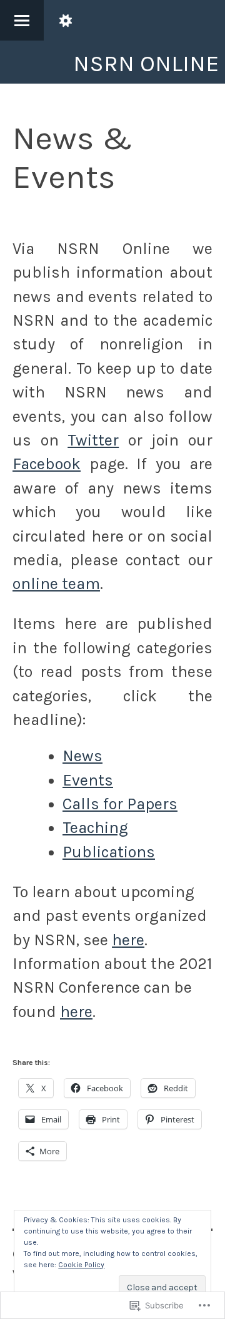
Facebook (46, 464)
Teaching (95, 828)
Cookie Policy (81, 1264)
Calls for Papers (120, 804)
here (128, 940)
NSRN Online (146, 63)
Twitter (93, 440)
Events (87, 780)
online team (56, 584)
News (82, 756)
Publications (108, 852)
